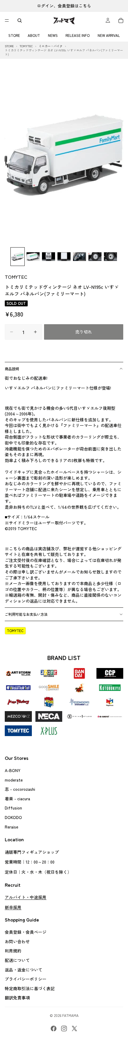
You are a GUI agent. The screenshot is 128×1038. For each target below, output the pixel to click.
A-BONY (13, 770)
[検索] (19, 20)
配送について (17, 960)
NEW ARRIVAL (109, 35)
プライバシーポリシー (25, 979)
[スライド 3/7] (48, 256)
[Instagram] (64, 1028)
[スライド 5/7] (79, 256)
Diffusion (13, 808)
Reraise (11, 826)
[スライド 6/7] (95, 256)
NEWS (53, 35)
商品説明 (12, 368)
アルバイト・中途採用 (25, 897)
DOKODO (13, 817)
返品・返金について (23, 969)
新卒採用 (13, 907)
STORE (14, 35)
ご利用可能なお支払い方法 (26, 614)
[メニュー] (7, 20)
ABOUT (34, 35)
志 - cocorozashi (20, 789)
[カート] (120, 20)
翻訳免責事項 (17, 998)
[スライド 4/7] (64, 256)
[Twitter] (74, 1028)
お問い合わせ (17, 941)
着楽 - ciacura (17, 798)
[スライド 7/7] (110, 256)
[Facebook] (53, 1028)
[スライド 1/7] (17, 256)
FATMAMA (70, 1015)
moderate (14, 779)
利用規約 (13, 951)
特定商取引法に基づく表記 (30, 988)
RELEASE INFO (77, 35)
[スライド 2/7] (33, 256)
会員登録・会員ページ (25, 932)
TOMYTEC (16, 276)
